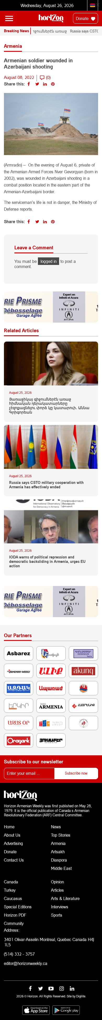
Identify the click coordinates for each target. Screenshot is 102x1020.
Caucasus (13, 898)
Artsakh (58, 851)
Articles (57, 890)
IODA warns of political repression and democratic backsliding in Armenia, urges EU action (47, 561)
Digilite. (81, 996)
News (56, 826)
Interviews (59, 906)
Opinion (57, 881)
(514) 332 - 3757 (19, 953)
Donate (83, 18)
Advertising (13, 843)
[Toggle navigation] (9, 18)
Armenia (58, 843)
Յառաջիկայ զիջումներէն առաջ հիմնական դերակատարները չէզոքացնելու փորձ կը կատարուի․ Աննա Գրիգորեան (49, 405)
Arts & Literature (65, 898)
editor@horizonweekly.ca (25, 963)
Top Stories (60, 834)
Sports (56, 914)
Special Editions (18, 906)
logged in (48, 261)
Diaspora (59, 859)
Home (9, 826)
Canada (11, 881)
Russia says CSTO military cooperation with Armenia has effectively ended (46, 485)
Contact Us (14, 859)
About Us (12, 834)
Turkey (9, 890)
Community (14, 923)
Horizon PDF (15, 914)
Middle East (61, 868)
